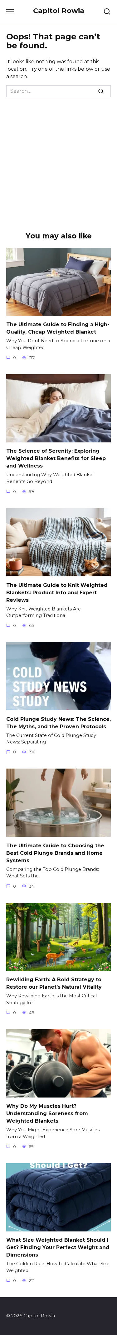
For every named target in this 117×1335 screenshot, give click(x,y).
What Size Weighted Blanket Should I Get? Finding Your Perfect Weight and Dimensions (58, 1247)
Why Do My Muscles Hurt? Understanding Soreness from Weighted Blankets (47, 1113)
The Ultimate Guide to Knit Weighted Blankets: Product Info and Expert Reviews (57, 592)
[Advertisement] (58, 158)
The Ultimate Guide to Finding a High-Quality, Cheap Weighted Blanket (58, 328)
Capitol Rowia (58, 10)
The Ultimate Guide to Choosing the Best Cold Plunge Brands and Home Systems (55, 852)
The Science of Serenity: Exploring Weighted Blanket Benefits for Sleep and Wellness (56, 458)
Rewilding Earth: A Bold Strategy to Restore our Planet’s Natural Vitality (54, 983)
